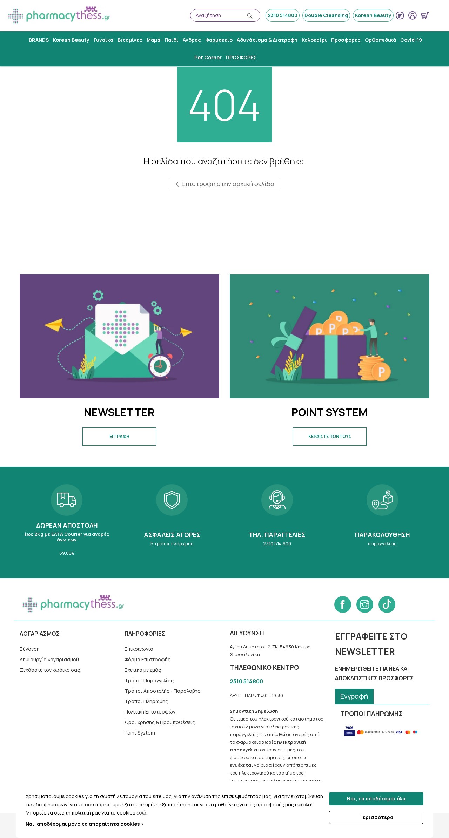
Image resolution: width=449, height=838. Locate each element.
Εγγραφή (354, 696)
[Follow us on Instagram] (364, 604)
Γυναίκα (103, 39)
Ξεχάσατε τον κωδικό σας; (51, 670)
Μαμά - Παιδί (163, 39)
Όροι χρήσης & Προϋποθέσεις (160, 722)
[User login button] (412, 15)
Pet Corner (208, 57)
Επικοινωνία (139, 649)
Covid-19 (411, 39)
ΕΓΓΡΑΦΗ (119, 436)
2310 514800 (282, 15)
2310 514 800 (277, 522)
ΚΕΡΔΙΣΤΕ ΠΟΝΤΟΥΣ (329, 436)
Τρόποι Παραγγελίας (149, 680)
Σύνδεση (30, 649)
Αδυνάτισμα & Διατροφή (267, 39)
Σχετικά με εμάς (143, 670)
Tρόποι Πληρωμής (146, 701)
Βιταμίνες (130, 39)
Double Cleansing (326, 15)
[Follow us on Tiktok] (386, 604)
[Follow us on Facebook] (342, 604)
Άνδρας (192, 39)
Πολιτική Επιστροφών (150, 711)
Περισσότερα (376, 817)
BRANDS (39, 39)
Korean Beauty (373, 15)
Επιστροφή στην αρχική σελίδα (227, 184)
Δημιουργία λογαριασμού (49, 659)
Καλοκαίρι (314, 39)
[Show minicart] (425, 15)
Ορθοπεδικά (380, 39)
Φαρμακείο (219, 39)
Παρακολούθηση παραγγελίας (382, 522)
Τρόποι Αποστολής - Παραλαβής (162, 691)
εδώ (141, 812)
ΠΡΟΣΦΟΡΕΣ (241, 57)
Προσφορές (346, 39)
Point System (140, 732)
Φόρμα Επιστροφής (147, 659)
